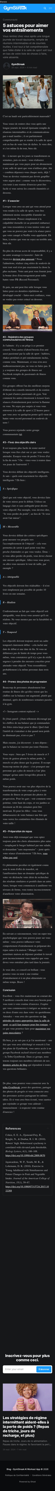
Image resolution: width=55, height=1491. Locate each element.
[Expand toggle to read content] (48, 1128)
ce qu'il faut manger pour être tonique (28, 1024)
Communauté (10, 19)
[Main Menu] (50, 8)
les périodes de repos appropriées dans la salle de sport (26, 1020)
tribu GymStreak (11, 1087)
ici (20, 434)
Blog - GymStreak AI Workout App (23, 1469)
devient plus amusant (23, 259)
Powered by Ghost (27, 1481)
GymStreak (18, 64)
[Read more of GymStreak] (6, 66)
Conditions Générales (41, 1475)
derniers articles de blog (15, 1064)
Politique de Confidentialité (17, 1475)
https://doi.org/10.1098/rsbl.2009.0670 (25, 1155)
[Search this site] (45, 8)
